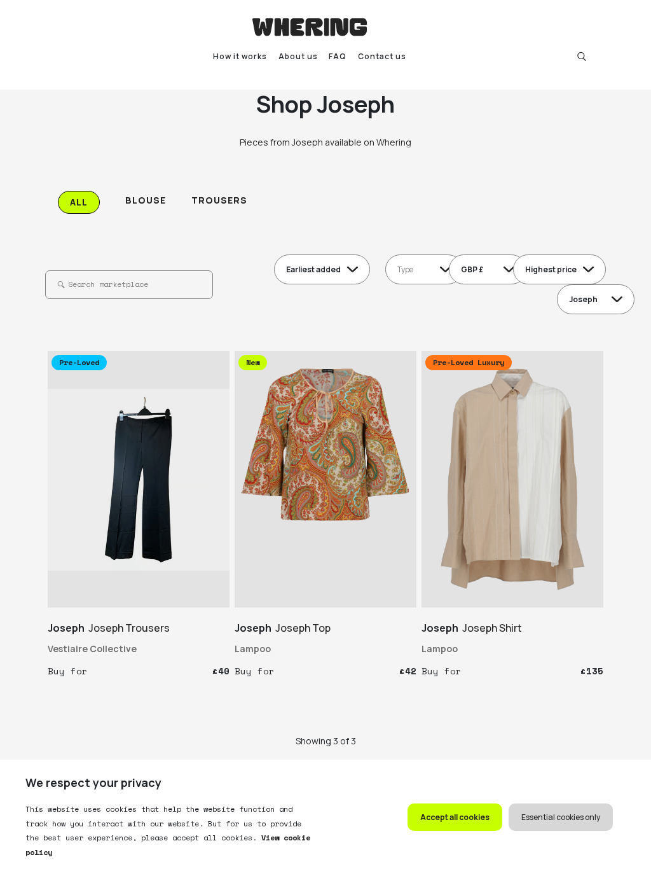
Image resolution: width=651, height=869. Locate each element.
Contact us (382, 56)
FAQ (337, 56)
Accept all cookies (455, 817)
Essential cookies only (560, 817)
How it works (240, 56)
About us (298, 56)
